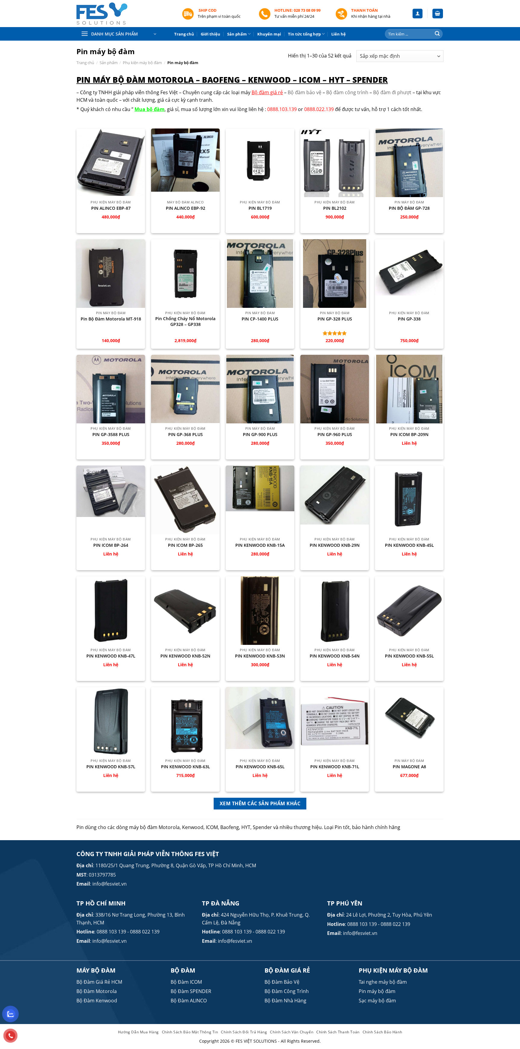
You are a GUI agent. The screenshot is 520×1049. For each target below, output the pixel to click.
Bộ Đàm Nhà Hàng (285, 1000)
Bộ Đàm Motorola (96, 991)
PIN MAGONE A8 (409, 766)
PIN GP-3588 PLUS (110, 434)
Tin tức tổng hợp (304, 34)
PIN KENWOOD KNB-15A (260, 545)
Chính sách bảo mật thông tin (190, 1032)
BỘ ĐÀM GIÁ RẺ (287, 970)
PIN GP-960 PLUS (334, 434)
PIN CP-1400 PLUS (260, 319)
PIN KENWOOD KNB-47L (110, 656)
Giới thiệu (210, 34)
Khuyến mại (269, 34)
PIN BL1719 (260, 208)
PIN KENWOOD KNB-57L (110, 766)
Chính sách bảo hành (382, 1032)
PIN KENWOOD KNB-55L (409, 656)
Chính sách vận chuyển (291, 1032)
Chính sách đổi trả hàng (244, 1032)
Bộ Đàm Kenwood (96, 1000)
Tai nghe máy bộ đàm (383, 982)
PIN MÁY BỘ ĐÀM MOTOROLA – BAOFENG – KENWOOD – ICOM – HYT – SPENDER (232, 80)
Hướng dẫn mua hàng (138, 1032)
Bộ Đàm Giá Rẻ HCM (99, 982)
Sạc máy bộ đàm (377, 1000)
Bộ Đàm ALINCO (189, 1000)
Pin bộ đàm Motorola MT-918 (111, 319)
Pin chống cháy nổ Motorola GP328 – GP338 (185, 321)
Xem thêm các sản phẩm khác (260, 803)
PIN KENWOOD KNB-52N (185, 656)
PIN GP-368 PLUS (185, 434)
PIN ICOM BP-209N (409, 434)
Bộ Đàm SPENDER (191, 991)
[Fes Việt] (124, 13)
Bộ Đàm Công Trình (287, 991)
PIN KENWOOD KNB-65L (260, 766)
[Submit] (437, 34)
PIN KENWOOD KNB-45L (409, 545)
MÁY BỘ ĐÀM (96, 970)
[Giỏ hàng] (437, 14)
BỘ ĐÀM (183, 970)
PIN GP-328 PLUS (334, 319)
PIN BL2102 (334, 208)
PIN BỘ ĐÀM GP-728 (409, 208)
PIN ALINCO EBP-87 (111, 208)
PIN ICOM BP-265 (185, 545)
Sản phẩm (237, 34)
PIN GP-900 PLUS (260, 434)
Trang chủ (184, 34)
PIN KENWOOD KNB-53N (260, 656)
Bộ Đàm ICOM (186, 982)
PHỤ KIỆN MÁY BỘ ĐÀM (393, 970)
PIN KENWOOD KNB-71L (334, 766)
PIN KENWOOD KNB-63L (185, 766)
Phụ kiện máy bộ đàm (142, 62)
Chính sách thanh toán (338, 1032)
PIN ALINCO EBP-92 (185, 208)
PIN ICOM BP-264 (110, 545)
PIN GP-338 (409, 319)
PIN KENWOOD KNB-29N (335, 545)
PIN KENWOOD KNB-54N (335, 656)
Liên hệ (338, 34)
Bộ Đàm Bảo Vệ (282, 982)
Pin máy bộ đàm (377, 991)
